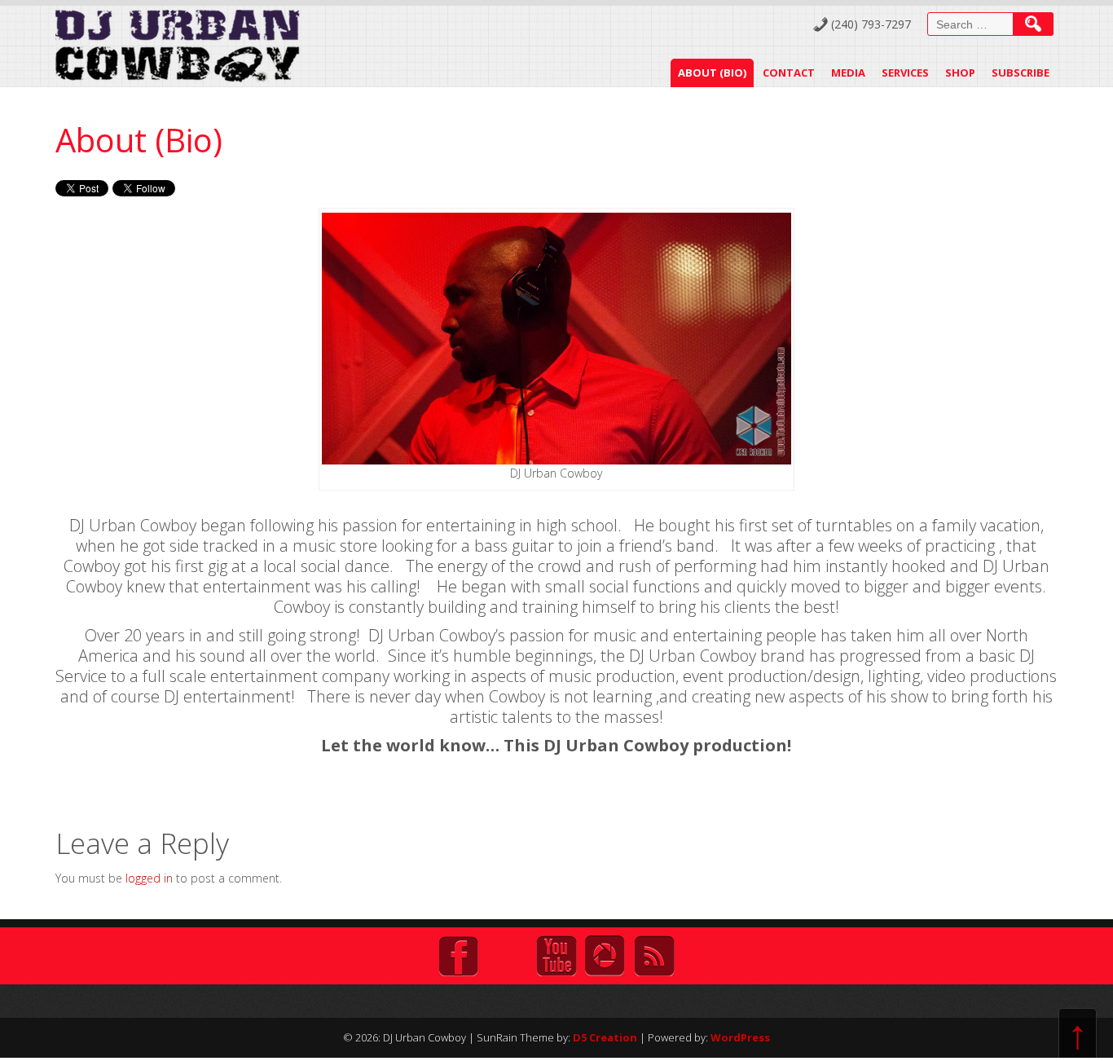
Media (848, 72)
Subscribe (1020, 72)
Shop (960, 72)
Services (905, 72)
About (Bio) (712, 72)
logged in (149, 878)
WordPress (740, 1037)
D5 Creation (605, 1037)
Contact (789, 72)
